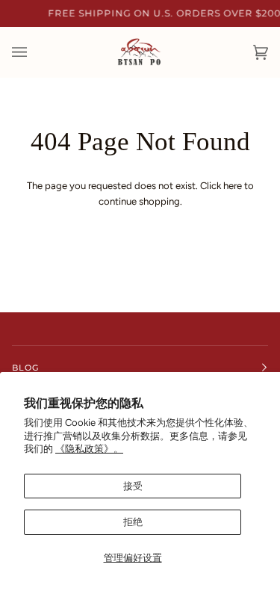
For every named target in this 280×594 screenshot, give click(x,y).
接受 (133, 486)
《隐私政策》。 (89, 448)
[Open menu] (34, 52)
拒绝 (133, 522)
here (232, 185)
